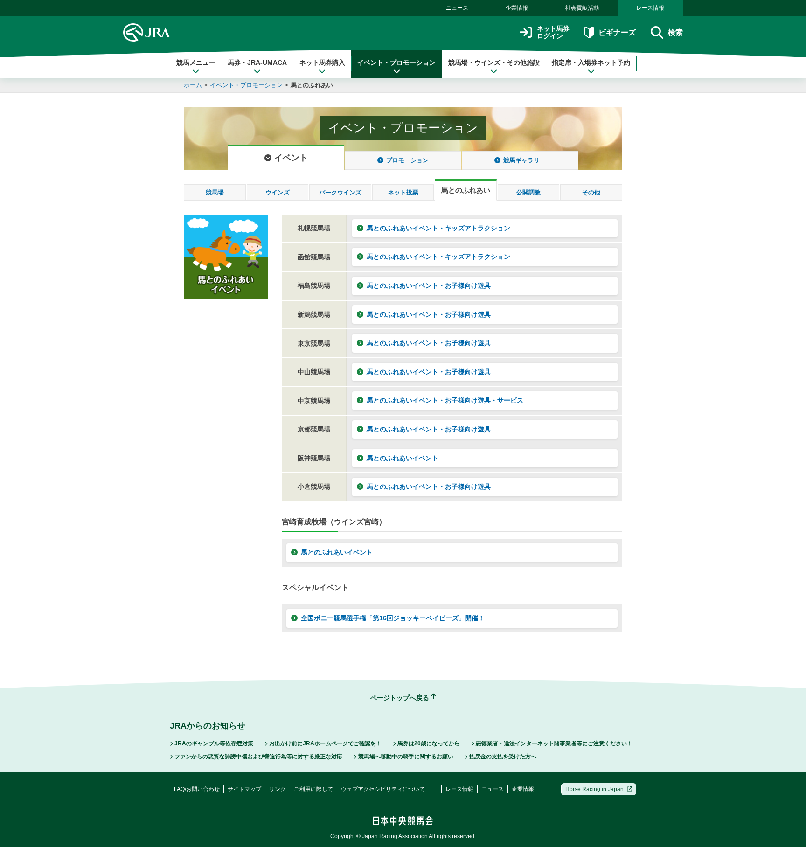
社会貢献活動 (582, 8)
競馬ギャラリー (524, 160)
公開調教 (528, 192)
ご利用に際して (313, 789)
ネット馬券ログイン (553, 32)
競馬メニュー (195, 62)
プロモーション (407, 160)
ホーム (193, 85)
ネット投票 (403, 192)
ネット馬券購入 (322, 62)
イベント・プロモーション (396, 62)
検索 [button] (675, 32)
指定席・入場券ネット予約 (591, 62)
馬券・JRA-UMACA (257, 62)
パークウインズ (340, 192)
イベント (291, 157)
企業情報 (517, 8)
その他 (591, 192)
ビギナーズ (616, 32)
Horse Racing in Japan (594, 789)
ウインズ (277, 192)
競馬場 (215, 192)
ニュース (457, 8)
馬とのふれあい (312, 85)
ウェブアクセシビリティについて (383, 789)
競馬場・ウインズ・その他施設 (494, 62)
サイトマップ (244, 789)
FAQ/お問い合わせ (197, 789)
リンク (277, 789)
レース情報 (650, 8)
